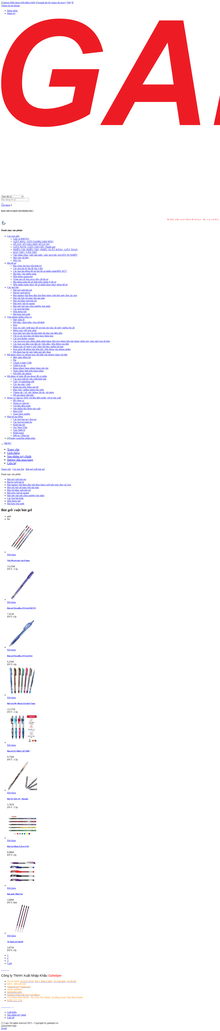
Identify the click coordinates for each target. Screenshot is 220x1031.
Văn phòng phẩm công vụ (19, 317)
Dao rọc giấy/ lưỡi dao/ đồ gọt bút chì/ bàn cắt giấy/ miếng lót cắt (44, 327)
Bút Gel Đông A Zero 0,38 (18, 846)
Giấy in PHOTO (21, 239)
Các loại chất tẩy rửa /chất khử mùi (29, 379)
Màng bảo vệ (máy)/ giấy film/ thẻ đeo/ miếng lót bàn (38, 346)
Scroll (4, 1028)
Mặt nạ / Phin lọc (21, 435)
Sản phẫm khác (28, 438)
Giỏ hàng (5, 205)
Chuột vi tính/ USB (22, 362)
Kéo (15, 325)
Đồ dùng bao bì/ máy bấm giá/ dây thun (32, 352)
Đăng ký (11, 13)
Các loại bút (13, 287)
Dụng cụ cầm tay (21, 403)
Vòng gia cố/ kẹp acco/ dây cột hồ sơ (30, 279)
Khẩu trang (18, 433)
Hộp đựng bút (19, 311)
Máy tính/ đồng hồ (22, 357)
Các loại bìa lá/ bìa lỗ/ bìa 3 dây (28, 268)
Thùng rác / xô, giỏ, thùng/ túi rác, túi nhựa (33, 392)
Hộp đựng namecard (23, 276)
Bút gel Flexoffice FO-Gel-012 (19, 656)
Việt (68, 2)
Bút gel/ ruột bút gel (22, 290)
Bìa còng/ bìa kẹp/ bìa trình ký (27, 265)
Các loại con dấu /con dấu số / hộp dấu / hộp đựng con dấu (41, 344)
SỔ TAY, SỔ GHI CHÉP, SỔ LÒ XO (31, 244)
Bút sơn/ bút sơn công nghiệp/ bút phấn (31, 306)
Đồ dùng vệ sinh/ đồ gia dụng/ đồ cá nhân (27, 376)
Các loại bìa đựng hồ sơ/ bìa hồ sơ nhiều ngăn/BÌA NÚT (40, 271)
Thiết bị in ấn (19, 365)
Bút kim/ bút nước (21, 314)
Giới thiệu (13, 452)
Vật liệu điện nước (22, 406)
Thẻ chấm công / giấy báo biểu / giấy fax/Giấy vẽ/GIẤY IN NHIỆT (45, 255)
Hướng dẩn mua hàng (20, 459)
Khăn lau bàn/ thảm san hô (25, 387)
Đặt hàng (11, 554)
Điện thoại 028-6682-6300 (22, 2)
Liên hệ (11, 463)
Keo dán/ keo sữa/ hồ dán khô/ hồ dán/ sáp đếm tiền (37, 333)
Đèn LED (18, 411)
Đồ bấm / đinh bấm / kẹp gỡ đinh (28, 322)
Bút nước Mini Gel (15, 894)
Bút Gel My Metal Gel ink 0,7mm (21, 703)
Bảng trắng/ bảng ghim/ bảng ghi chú (30, 368)
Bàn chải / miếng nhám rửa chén (28, 389)
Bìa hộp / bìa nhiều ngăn (24, 274)
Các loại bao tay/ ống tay (25, 419)
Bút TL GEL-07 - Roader (17, 799)
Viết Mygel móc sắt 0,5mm (18, 560)
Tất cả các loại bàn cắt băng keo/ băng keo (33, 336)
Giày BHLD (19, 430)
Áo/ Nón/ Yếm (20, 427)
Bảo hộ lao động (15, 416)
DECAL (17, 260)
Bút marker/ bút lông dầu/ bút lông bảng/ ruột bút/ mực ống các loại (45, 295)
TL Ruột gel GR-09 (15, 942)
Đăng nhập (12, 10)
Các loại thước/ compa (23, 338)
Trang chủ (13, 449)
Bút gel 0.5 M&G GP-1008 (18, 751)
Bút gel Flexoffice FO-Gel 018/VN (21, 608)
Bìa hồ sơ (11, 263)
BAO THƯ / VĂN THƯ (25, 252)
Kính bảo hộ (19, 424)
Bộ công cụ (18, 400)
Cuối (9, 963)
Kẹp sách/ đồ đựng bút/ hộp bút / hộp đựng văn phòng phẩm (41, 349)
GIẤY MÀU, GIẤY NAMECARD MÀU (33, 241)
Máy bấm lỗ (19, 319)
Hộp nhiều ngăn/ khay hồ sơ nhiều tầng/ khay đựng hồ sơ (40, 284)
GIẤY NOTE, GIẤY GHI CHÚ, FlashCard (34, 247)
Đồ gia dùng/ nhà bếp (23, 395)
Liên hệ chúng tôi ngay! (54, 2)
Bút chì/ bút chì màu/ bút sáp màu (29, 298)
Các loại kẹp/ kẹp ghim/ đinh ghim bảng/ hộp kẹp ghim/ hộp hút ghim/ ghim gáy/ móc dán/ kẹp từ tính (61, 341)
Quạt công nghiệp (21, 414)
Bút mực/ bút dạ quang (24, 303)
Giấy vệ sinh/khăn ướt (23, 381)
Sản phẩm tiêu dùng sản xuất (26, 408)
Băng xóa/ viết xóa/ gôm (24, 330)
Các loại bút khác (21, 309)
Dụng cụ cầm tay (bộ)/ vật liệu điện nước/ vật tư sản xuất (34, 398)
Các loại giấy (13, 236)
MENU (7, 443)
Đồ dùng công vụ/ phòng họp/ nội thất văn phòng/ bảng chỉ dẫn (37, 354)
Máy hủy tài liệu (21, 257)
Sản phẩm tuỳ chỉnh (19, 456)
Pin (14, 360)
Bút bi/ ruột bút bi (21, 292)
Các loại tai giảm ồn (22, 422)
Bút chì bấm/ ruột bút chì (25, 301)
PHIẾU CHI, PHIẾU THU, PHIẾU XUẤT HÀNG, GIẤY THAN (45, 249)
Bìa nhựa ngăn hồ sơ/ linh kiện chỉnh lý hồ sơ (34, 282)
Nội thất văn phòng (22, 373)
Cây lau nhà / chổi (21, 384)
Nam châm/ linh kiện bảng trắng (28, 371)
